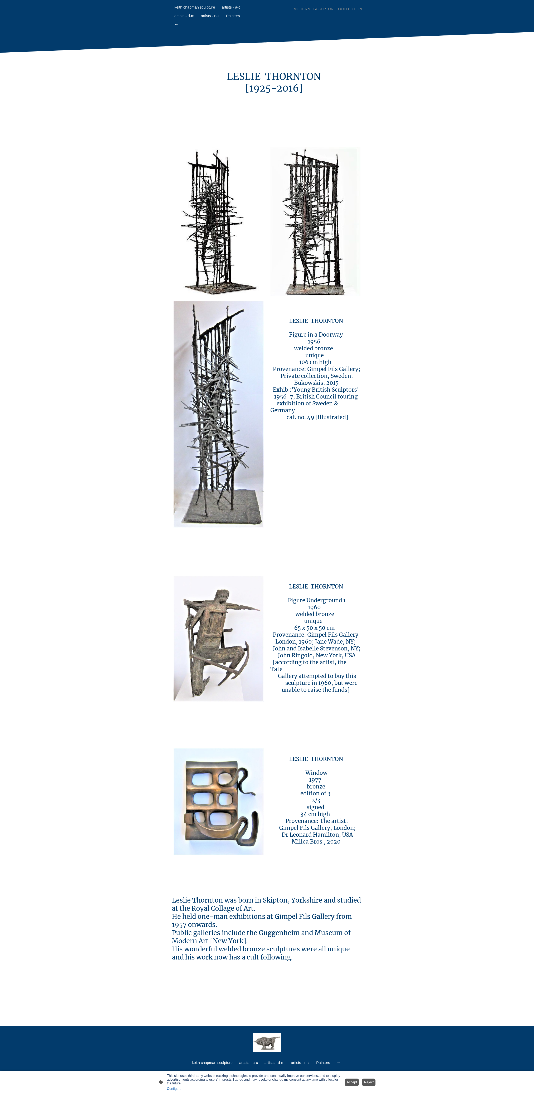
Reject (369, 1082)
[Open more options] (176, 24)
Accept (352, 1082)
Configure (174, 1088)
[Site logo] (267, 1042)
